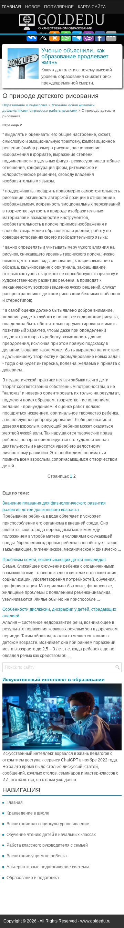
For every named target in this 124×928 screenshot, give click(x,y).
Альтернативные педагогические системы (48, 867)
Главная (11, 6)
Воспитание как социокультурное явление (48, 823)
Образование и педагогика (25, 105)
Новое (32, 6)
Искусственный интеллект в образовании (53, 679)
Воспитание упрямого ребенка (37, 856)
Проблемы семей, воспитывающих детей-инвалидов (53, 559)
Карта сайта (92, 6)
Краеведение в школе (28, 813)
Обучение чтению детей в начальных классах (51, 834)
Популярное (59, 6)
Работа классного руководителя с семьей (47, 845)
